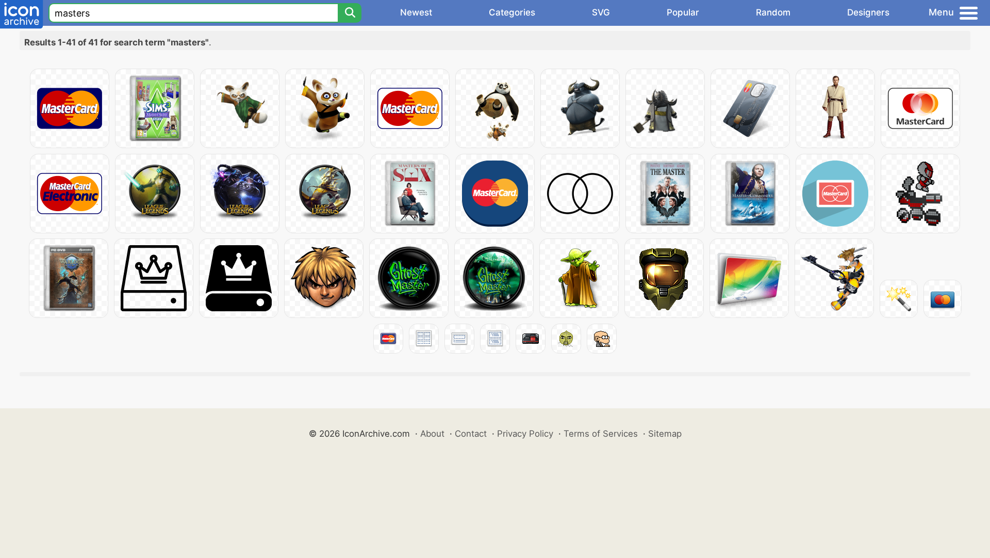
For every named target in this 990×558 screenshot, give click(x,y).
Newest (416, 12)
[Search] (349, 13)
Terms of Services (601, 433)
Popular (683, 12)
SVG (601, 12)
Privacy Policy (525, 433)
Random (773, 12)
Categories (512, 12)
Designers (868, 12)
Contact (471, 433)
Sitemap (665, 433)
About (432, 433)
